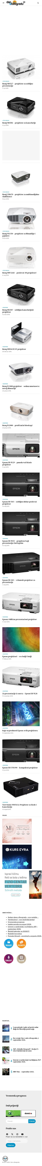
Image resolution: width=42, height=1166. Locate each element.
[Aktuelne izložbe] (21, 959)
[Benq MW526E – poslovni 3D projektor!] (21, 256)
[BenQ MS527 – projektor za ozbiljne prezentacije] (21, 66)
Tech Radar (6, 81)
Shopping (5, 307)
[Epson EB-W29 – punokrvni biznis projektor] (21, 445)
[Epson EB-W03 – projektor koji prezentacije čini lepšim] (21, 524)
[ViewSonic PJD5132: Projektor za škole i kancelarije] (21, 788)
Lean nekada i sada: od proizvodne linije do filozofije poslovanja (25, 1028)
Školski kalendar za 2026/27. (18, 931)
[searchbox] (17, 1121)
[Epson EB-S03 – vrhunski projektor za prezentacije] (21, 563)
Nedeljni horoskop (15, 934)
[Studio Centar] (13, 1113)
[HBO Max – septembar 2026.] (5, 1071)
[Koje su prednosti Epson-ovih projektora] (21, 713)
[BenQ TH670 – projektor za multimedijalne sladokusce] (21, 177)
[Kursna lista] (17, 831)
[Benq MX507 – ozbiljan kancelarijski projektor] (21, 293)
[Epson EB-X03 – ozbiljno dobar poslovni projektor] (21, 484)
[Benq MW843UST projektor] (21, 332)
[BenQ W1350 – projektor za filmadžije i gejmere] (21, 216)
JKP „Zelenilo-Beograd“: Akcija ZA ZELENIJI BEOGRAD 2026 (25, 1050)
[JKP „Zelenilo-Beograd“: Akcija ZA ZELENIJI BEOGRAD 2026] (5, 1049)
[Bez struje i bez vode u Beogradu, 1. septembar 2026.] (5, 1039)
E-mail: (25, 1137)
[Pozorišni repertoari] (21, 943)
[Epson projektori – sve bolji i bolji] (21, 639)
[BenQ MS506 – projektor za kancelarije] (21, 106)
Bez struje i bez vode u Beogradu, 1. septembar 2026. (26, 1039)
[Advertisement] (21, 28)
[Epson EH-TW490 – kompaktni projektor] (21, 750)
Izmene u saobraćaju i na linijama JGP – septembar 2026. (27, 1061)
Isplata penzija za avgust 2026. (19, 924)
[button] (3, 3)
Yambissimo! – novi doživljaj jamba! (21, 920)
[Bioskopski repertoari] (8, 943)
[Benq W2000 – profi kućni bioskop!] (21, 408)
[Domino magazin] (28, 1113)
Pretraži (32, 1121)
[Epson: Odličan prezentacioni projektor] (21, 602)
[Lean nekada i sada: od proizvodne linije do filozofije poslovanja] (5, 1028)
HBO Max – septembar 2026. (23, 1071)
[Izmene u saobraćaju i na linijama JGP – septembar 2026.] (5, 1060)
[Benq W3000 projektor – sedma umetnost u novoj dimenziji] (21, 369)
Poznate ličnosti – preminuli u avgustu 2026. (25, 936)
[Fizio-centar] (22, 884)
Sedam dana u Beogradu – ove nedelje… (23, 917)
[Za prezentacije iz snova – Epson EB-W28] (21, 676)
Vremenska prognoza (16, 922)
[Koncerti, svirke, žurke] (8, 959)
